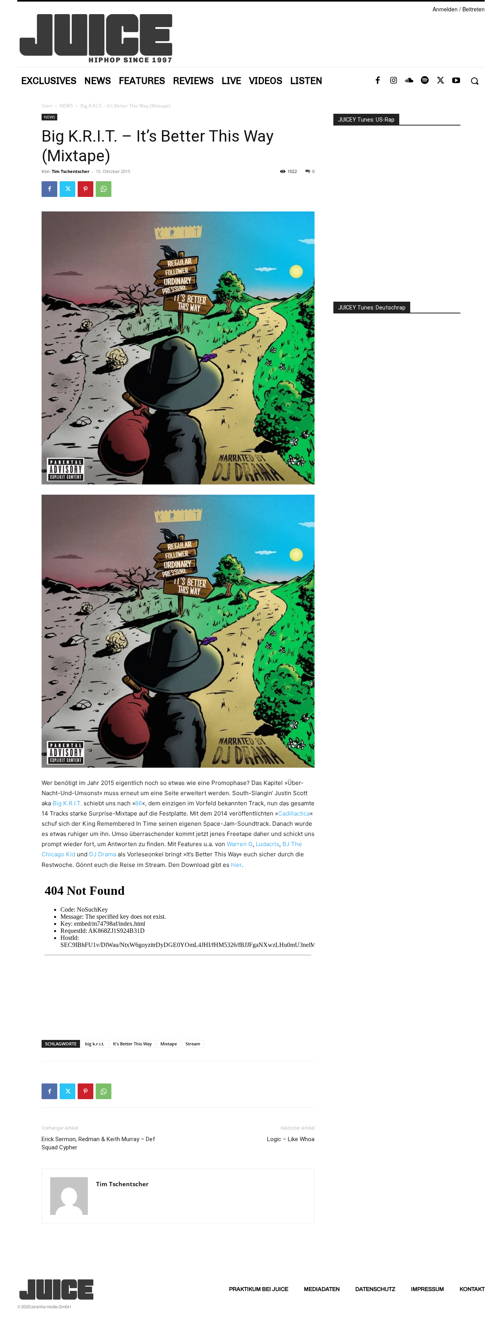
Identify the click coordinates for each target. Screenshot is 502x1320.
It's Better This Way (132, 1044)
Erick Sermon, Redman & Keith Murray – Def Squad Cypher (98, 1143)
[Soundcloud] (409, 81)
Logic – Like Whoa (291, 1139)
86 (138, 803)
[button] (474, 81)
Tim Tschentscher (70, 171)
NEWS (66, 105)
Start (47, 105)
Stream (193, 1044)
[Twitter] (440, 81)
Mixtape (168, 1044)
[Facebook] (378, 81)
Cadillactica (294, 813)
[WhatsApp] (103, 189)
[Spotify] (425, 81)
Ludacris (267, 844)
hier (236, 864)
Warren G (240, 844)
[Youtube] (456, 81)
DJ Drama (102, 854)
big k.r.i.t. (94, 1044)
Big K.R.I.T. (67, 803)
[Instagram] (393, 81)
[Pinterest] (85, 189)
